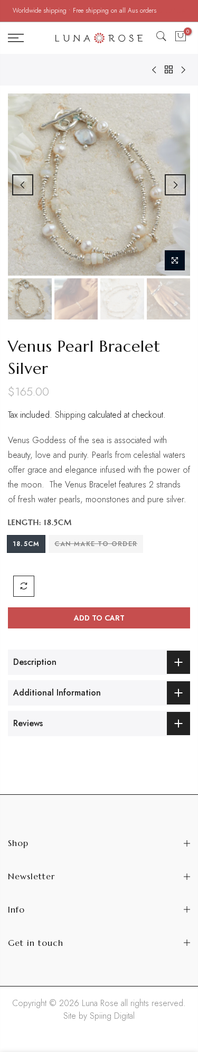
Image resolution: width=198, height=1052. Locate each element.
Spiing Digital (112, 1016)
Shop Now (172, 10)
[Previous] (22, 184)
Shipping (70, 415)
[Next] (175, 184)
